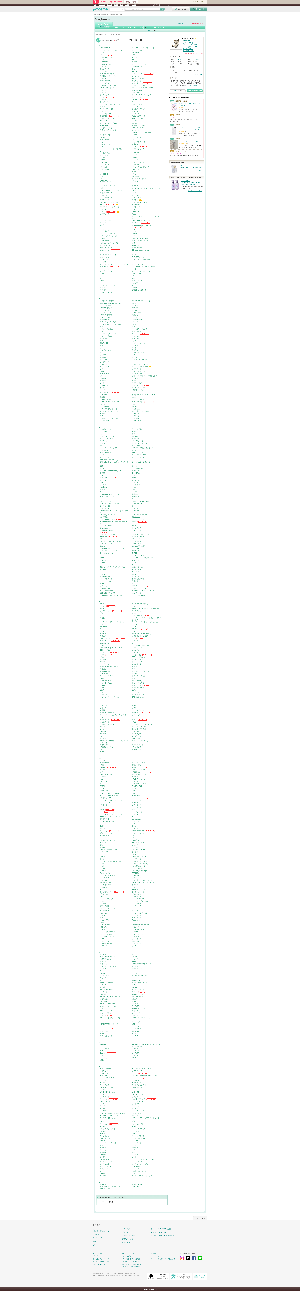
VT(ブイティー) (105, 882)
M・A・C (135, 966)
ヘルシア (135, 911)
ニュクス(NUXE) (137, 734)
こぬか (134, 404)
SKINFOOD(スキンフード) (141, 534)
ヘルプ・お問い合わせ (129, 1256)
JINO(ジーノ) (136, 496)
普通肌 (197, 59)
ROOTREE (135, 1140)
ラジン (102, 1090)
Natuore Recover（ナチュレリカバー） (113, 715)
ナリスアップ (104, 722)
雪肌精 (102, 562)
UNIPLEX (103, 1055)
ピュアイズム (104, 842)
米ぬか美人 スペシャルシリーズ (143, 411)
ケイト (134, 381)
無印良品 (135, 1004)
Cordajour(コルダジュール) (109, 418)
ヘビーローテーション (107, 908)
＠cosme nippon (137, 90)
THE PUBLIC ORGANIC (140, 455)
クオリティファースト (139, 343)
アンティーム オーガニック (109, 123)
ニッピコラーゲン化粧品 (140, 727)
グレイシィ (104, 376)
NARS (134, 705)
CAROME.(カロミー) (107, 315)
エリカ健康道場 (137, 248)
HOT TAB (135, 922)
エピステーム (136, 231)
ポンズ (134, 946)
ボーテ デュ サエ (106, 934)
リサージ (103, 1108)
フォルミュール (105, 871)
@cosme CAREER (162, 1236)
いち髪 (134, 146)
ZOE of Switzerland (138, 595)
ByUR (102, 788)
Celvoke (103, 572)
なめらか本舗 (104, 720)
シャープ (135, 482)
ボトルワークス (137, 936)
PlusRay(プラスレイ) (139, 889)
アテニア (103, 92)
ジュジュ (135, 508)
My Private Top (199, 23)
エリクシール (104, 250)
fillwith (102, 866)
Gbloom (102, 499)
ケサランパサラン (138, 383)
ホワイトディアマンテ (107, 932)
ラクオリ (103, 1083)
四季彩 (102, 473)
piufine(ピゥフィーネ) (107, 840)
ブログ (116, 5)
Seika (102, 558)
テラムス (103, 636)
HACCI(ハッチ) (137, 772)
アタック (103, 90)
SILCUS (103, 489)
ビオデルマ (136, 821)
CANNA (134, 317)
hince (102, 810)
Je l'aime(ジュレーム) (107, 515)
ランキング (102, 5)
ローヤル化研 (104, 1164)
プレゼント (126, 1232)
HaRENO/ (103, 781)
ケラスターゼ (136, 385)
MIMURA (103, 994)
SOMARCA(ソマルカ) (107, 593)
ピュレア (135, 845)
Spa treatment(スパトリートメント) (112, 548)
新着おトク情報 (131, 2)
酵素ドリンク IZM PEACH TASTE (143, 395)
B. (132, 817)
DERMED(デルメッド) (139, 657)
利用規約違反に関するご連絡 (131, 1259)
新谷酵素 (135, 494)
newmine (103, 734)
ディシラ (103, 645)
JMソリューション (106, 501)
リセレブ (135, 1115)
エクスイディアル (106, 197)
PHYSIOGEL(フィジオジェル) (110, 861)
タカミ (102, 606)
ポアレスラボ (136, 943)
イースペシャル (105, 139)
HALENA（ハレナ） (139, 779)
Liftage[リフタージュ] (107, 1129)
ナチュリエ (136, 712)
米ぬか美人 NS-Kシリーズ (109, 411)
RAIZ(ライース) (105, 1068)
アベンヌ (135, 106)
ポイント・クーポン (100, 1238)
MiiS (133, 978)
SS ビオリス (104, 445)
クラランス (104, 352)
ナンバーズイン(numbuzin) (109, 724)
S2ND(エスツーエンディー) (109, 207)
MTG (133, 243)
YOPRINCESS (105, 1184)
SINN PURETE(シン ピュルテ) (110, 494)
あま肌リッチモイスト (139, 109)
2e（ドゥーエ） (137, 681)
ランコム (103, 1104)
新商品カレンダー (128, 1239)
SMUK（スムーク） (107, 553)
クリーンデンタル (138, 352)
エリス (102, 252)
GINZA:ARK (104, 343)
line (200, 1258)
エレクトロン (104, 257)
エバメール (104, 229)
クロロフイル (136, 369)
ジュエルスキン (105, 508)
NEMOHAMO (136, 747)
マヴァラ (135, 959)
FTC (133, 236)
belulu (134, 835)
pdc (133, 838)
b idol (134, 810)
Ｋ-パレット (104, 383)
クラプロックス (105, 350)
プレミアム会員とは (99, 1253)
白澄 (101, 492)
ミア (101, 980)
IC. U (102, 60)
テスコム (135, 631)
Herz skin (103, 913)
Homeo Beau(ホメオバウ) (140, 925)
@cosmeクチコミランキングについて (163, 1259)
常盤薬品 (103, 669)
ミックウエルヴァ (138, 989)
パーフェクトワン (106, 798)
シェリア (103, 468)
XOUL (102, 583)
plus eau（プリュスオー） (109, 899)
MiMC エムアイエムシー (140, 241)
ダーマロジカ (136, 611)
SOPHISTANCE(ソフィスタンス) (143, 591)
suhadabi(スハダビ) (138, 546)
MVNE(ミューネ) (137, 994)
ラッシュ (135, 1090)
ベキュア (103, 918)
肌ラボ (102, 770)
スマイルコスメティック (108, 551)
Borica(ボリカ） (105, 941)
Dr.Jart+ (134, 690)
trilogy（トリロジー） (107, 678)
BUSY (102, 826)
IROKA (102, 160)
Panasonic (135, 798)
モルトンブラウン (138, 1033)
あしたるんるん (137, 81)
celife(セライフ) (137, 567)
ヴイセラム (104, 176)
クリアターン (104, 355)
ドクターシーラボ (138, 688)
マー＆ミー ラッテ (106, 954)
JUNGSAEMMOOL (106, 519)
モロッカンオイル (106, 1036)
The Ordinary (104, 266)
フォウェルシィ (137, 868)
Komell (102, 413)
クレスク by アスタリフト (141, 364)
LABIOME (135, 1092)
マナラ (102, 971)
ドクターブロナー (106, 692)
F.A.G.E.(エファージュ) (108, 233)
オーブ (134, 269)
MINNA (134, 999)
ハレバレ (135, 781)
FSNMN (134, 233)
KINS (102, 341)
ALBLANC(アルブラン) (139, 116)
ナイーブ (103, 708)
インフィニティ (105, 165)
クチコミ (129, 27)
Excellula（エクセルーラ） (109, 202)
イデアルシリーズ (138, 149)
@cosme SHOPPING (161, 1229)
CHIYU (134, 624)
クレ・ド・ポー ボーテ (140, 366)
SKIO (134, 526)
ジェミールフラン (138, 503)
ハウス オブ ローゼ (138, 763)
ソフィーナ (104, 586)
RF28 (102, 52)
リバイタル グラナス (139, 1124)
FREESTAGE (104, 878)
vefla (101, 179)
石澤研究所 (136, 144)
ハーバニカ (136, 760)
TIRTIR (134, 629)
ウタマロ (135, 186)
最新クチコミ (127, 1242)
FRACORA (135, 873)
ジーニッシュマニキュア (108, 496)
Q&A (121, 5)
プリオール (104, 894)
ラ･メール (103, 1099)
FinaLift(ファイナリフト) (108, 849)
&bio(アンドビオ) (138, 128)
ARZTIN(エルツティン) (108, 255)
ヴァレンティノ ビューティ (141, 167)
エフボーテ (104, 238)
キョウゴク (136, 336)
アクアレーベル (137, 74)
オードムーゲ (104, 269)
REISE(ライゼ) (105, 1073)
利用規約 (95, 1256)
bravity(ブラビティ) (106, 885)
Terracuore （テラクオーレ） (142, 634)
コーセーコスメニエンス (140, 388)
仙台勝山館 (136, 576)
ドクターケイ (136, 685)
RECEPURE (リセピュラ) (109, 1115)
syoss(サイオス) (105, 429)
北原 (101, 331)
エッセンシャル (105, 220)
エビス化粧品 (104, 231)
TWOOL (103, 662)
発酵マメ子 (104, 772)
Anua (102, 97)
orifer (101, 283)
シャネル (103, 485)
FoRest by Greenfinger (139, 871)
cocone (134, 397)
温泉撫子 (103, 290)
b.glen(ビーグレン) (138, 812)
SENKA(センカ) (105, 576)
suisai (134, 522)
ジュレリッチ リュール (140, 515)
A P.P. (134, 190)
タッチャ (135, 606)
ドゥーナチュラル (138, 683)
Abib (133, 102)
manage (102, 973)
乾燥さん (135, 315)
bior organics (136, 819)
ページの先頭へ (201, 1218)
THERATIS (104, 569)
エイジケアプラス (106, 193)
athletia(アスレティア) (107, 88)
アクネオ (103, 78)
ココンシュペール (138, 399)
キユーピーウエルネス (107, 336)
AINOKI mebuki (105, 64)
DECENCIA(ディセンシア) (141, 645)
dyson (134, 613)
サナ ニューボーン (106, 438)
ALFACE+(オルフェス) (107, 285)
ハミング (135, 777)
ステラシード (136, 544)
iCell (133, 60)
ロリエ (134, 1173)
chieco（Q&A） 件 (190, 47)
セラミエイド (136, 569)
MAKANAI (135, 961)
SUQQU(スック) (137, 541)
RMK (101, 55)
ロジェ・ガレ (136, 1169)
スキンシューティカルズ (108, 534)
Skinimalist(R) (105, 528)
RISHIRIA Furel (105, 1111)
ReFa (134, 1126)
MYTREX (135, 957)
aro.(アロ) (103, 121)
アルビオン (104, 116)
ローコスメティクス (107, 1162)
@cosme (101, 1230)
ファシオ (135, 852)
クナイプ (135, 345)
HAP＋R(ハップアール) (108, 774)
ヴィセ (134, 174)
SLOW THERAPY (138, 555)
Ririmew (102, 1133)
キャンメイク (136, 331)
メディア (103, 1015)
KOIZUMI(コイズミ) (138, 390)
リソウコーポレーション (108, 1118)
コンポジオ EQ (105, 421)
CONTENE (135, 418)
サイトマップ (155, 1256)
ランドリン (136, 1104)
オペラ (134, 278)
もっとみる (197, 74)
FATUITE (135, 854)
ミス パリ (103, 985)
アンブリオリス (105, 132)
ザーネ (134, 450)
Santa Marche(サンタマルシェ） (111, 448)
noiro (101, 749)
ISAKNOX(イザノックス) (108, 144)
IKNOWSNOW (105, 62)
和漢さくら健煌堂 (138, 1184)
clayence (135, 362)
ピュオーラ (104, 845)
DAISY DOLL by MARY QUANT (111, 648)
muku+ (134, 1001)
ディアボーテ (136, 641)
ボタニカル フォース (139, 934)
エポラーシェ (104, 241)
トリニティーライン (139, 676)
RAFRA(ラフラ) (137, 1094)
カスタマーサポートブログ (130, 1262)
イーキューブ (136, 137)
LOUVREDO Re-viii (138, 1138)
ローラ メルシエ (105, 1166)
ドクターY (103, 695)
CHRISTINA (136, 357)
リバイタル (104, 1124)
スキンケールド (137, 530)
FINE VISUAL (105, 852)
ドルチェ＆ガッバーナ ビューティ (111, 697)
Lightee (134, 1073)
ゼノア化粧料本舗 (138, 579)
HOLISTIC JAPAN (106, 929)
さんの (192, 53)
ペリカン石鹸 (104, 920)
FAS (101, 854)
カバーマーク (104, 310)
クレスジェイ (104, 366)
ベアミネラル (136, 915)
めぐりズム (136, 1011)
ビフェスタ (104, 831)
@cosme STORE (160, 1232)
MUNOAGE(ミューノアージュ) (110, 997)
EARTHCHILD (105, 48)
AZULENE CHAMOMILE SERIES (143, 88)
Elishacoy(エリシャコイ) (140, 250)
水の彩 (102, 987)
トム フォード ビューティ (141, 671)
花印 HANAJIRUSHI (139, 774)
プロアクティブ (137, 903)
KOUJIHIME (104, 395)
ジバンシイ (136, 506)
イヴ (101, 142)
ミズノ (134, 985)
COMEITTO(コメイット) (108, 409)
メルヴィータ (136, 1026)
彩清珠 (134, 431)
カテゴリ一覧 (156, 5)
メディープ (136, 1013)
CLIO (133, 355)
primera (102, 896)
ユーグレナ (136, 1051)
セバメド (103, 565)
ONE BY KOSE (105, 1189)
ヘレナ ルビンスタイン (140, 913)
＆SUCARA (104, 125)
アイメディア (104, 69)
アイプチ (103, 67)
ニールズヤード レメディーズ (142, 724)
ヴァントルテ (104, 169)
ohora (102, 280)
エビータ (135, 229)
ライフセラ (104, 1075)
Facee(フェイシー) (138, 866)
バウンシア (104, 791)
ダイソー (103, 613)
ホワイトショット (138, 929)
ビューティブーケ (138, 833)
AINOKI (134, 62)
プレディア (104, 903)
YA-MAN (103, 1044)
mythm (134, 987)
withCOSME (104, 174)
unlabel (102, 137)
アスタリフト (136, 83)
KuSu (102, 345)
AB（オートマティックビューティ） (144, 266)
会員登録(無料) (193, 2)
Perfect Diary (136, 795)
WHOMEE (103, 847)
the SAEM (103, 455)
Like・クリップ (158, 27)
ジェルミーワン (105, 506)
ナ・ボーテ (136, 717)
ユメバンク (136, 1055)
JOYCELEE (136, 517)
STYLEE (103, 539)
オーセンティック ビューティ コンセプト (114, 264)
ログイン (203, 2)
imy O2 (134, 57)
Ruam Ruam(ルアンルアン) (109, 1143)
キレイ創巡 (104, 338)
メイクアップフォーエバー (109, 1006)
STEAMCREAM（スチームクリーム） (113, 541)
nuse (101, 736)
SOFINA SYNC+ (105, 588)
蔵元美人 (135, 350)
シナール (103, 480)
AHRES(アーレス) (106, 57)
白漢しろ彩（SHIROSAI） (141, 770)
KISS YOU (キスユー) (139, 329)
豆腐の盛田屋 (136, 664)
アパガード (104, 102)
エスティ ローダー (138, 207)
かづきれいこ (136, 305)
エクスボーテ (104, 200)
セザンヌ (103, 560)
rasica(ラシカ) (137, 1087)
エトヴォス (136, 223)
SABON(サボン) (137, 441)
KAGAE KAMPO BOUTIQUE (142, 301)
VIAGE (102, 172)
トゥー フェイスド (138, 659)
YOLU (102, 1060)
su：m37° (135, 551)
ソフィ (134, 583)
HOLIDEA (103, 927)
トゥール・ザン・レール (140, 662)
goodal (102, 371)
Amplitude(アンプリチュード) (142, 132)
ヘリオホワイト (105, 911)
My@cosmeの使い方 (183, 23)
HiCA (102, 807)
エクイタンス (136, 195)
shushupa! (103, 487)
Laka (133, 1078)
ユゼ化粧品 (136, 1053)
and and (134, 123)
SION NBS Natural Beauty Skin (111, 471)
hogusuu (103, 922)
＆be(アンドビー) (106, 128)
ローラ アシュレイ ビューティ (142, 1164)
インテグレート (105, 162)
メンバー (147, 30)
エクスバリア (136, 197)
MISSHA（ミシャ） (107, 982)
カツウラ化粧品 (105, 305)
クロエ (102, 369)
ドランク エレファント (140, 695)
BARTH (102, 786)
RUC (133, 1150)
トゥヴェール (104, 664)
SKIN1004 (103, 536)
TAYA (102, 608)
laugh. (102, 1094)
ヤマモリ (135, 1048)
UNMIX (134, 135)
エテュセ (103, 223)
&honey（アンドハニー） (140, 125)
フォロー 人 (188, 49)
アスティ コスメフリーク (108, 85)
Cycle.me (103, 431)
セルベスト (104, 574)
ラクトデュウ (104, 1085)
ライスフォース (137, 1071)
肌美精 (134, 767)
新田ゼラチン (104, 727)
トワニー (135, 678)
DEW (102, 655)
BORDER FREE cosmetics (141, 932)
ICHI (101, 146)
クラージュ (104, 348)
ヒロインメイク (137, 807)
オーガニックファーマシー (141, 259)
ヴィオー (135, 172)
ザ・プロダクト (105, 457)
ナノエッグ (136, 715)
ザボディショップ (138, 457)
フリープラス (136, 878)
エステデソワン (137, 209)
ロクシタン (104, 1169)
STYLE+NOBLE (137, 539)
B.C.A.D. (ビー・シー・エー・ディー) (113, 814)
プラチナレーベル (138, 892)
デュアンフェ (136, 652)
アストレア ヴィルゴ (139, 85)
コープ (102, 390)
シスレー (135, 475)
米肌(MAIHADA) (105, 959)
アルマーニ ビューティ (108, 118)
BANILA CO (136, 791)
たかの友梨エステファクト (141, 604)
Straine (102, 546)
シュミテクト (136, 487)
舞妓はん (135, 954)
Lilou (133, 1133)
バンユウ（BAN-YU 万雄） (109, 795)
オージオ (103, 262)
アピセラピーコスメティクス (110, 104)
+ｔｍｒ (103, 889)
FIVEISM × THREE (138, 849)
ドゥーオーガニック (107, 683)
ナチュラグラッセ (138, 710)
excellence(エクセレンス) (140, 202)
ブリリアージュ (137, 885)
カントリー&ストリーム (108, 317)
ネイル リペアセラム (139, 745)
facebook (194, 1258)
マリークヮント (105, 978)
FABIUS (103, 856)
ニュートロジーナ (138, 731)
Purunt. (102, 901)
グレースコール (137, 374)
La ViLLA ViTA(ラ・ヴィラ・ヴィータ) (145, 1075)
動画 (135, 27)
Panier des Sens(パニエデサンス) (111, 800)
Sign (101, 434)
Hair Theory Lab (137, 906)
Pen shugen (136, 920)
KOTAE (102, 404)
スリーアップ (104, 555)
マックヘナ (104, 968)
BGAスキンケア (137, 814)
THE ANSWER (137, 499)
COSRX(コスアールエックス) (110, 402)
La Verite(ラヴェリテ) (107, 1078)
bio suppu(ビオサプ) (107, 821)
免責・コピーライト (128, 1253)
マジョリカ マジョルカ (108, 966)
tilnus (102, 631)
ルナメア (135, 1147)
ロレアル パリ (105, 1176)
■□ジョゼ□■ (122, 40)
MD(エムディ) (136, 245)
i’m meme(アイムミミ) (139, 67)
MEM (134, 1024)
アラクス (135, 111)
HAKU (102, 765)
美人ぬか (135, 826)
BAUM (134, 788)
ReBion (102, 1126)
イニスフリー (136, 153)
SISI (101, 475)
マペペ (134, 973)
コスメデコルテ (137, 402)
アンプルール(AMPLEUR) (109, 135)
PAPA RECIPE (105, 802)
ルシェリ (103, 1145)
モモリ (102, 1033)
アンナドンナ (136, 130)
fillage (102, 864)
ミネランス (104, 992)
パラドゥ (135, 802)
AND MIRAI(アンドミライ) (109, 130)
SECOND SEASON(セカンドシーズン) (145, 558)
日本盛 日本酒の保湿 (139, 729)
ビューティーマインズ (107, 833)
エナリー (103, 225)
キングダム (136, 338)
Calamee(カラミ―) (106, 312)
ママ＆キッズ (104, 975)
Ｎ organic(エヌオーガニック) (142, 225)
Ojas (133, 262)
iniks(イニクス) (105, 153)
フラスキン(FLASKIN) (107, 875)
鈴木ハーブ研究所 (138, 536)
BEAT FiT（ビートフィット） (110, 817)
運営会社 (154, 1253)
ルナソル (103, 1147)
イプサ (102, 157)
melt (101, 1029)
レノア (102, 1157)
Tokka (134, 669)
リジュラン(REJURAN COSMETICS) (112, 1113)
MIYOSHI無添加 (137, 997)
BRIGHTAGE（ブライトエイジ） (143, 882)
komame (135, 406)
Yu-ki (101, 1051)
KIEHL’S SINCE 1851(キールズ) (111, 324)
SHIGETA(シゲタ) (138, 473)
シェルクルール (137, 468)
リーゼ (102, 1106)
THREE (134, 553)
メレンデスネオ (137, 1029)
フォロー (147, 27)
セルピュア (136, 572)
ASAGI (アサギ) (105, 81)
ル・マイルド (104, 1150)
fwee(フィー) (136, 859)
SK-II (102, 204)
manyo (134, 971)
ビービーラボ (104, 819)
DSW (102, 690)
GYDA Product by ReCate (141, 501)
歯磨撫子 (103, 777)
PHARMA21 (136, 847)
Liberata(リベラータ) (107, 1131)
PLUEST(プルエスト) (139, 899)
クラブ (134, 348)
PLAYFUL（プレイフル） (140, 901)
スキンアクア (136, 528)
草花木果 (135, 581)
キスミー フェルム (106, 329)
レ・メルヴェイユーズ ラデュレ (143, 1159)
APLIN (102, 106)
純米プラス (104, 517)
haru (101, 779)
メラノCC (103, 1026)
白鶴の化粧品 (136, 765)
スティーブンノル (106, 544)
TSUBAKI (103, 626)
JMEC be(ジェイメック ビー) (110, 503)
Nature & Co (136, 738)
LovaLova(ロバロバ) (139, 1171)
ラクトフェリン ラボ (139, 1085)
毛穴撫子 (103, 381)
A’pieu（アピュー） (138, 104)
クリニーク (104, 359)
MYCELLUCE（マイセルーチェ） (111, 957)
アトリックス (104, 95)
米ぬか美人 (136, 409)
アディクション (137, 92)
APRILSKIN (104, 195)
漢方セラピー (104, 319)
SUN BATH (104, 450)
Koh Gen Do (104, 392)
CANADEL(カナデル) (107, 308)
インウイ (135, 160)
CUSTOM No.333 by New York (110, 303)
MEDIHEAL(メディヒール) (141, 1018)
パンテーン (104, 805)
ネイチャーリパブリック (140, 741)
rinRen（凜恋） (105, 1138)
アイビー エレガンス (139, 64)
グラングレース (105, 374)
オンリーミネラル (106, 292)
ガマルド (135, 322)
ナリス (134, 720)
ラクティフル (136, 1083)
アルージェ (136, 114)
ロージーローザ (137, 1162)
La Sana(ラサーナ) (106, 1087)
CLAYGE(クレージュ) (139, 359)
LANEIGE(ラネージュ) (107, 1092)
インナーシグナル (138, 162)
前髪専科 (103, 961)
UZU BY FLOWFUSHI (107, 186)
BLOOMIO (103, 887)
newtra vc (103, 731)
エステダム (104, 209)
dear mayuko (104, 643)
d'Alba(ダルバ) (137, 615)
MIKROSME (136, 980)
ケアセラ (135, 378)
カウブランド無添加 (107, 301)
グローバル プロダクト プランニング (144, 376)
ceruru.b (134, 574)
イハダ (134, 155)
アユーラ (103, 111)
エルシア (135, 252)
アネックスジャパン (139, 97)
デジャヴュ (104, 652)
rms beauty (136, 52)
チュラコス (104, 624)
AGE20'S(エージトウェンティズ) (111, 190)
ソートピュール (105, 581)
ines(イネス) (104, 155)
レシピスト (136, 1155)
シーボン (135, 466)
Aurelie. (102, 288)
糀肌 (133, 392)
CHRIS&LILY (104, 357)
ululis (102, 188)
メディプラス (104, 1022)
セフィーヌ (136, 565)
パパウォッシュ (137, 800)
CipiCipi (102, 482)
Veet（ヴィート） (138, 169)
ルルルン (103, 1152)
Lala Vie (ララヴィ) (138, 1099)
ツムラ (134, 626)
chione (134, 324)
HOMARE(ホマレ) (106, 925)
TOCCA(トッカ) (105, 671)
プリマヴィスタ (137, 894)
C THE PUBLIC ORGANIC (141, 462)
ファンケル (104, 859)
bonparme (135, 941)
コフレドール (104, 406)
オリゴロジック (137, 280)
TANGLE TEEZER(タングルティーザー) (145, 608)
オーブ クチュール (106, 271)
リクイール (136, 1106)
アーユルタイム (137, 50)
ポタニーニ (104, 946)
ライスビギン (104, 1071)
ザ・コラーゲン (105, 452)
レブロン (135, 1157)
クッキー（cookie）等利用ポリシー (104, 1262)
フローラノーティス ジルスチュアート (145, 880)
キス (133, 327)
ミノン (134, 992)
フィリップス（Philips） (140, 864)
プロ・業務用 (104, 906)
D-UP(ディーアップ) (107, 638)
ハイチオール (104, 763)
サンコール (136, 445)
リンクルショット (106, 1136)
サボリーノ (104, 441)
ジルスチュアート (138, 519)
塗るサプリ (104, 738)
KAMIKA (135, 310)
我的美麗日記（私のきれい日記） (111, 1186)
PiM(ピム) (135, 840)
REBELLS (135, 1131)
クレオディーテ (105, 364)
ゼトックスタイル (106, 579)
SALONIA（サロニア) (139, 443)
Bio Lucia (103, 824)
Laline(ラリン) (105, 1101)
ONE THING (136, 1186)
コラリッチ (136, 416)
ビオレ (134, 824)
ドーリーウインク (106, 681)
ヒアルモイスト (137, 805)
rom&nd (102, 1173)
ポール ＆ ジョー (106, 943)
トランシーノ (104, 673)
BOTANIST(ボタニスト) (108, 936)
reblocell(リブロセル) (139, 1129)
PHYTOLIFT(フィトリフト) (141, 861)
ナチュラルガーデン (107, 712)
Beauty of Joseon (138, 831)
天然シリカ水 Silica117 (140, 636)
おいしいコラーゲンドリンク (142, 271)
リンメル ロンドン (138, 1136)
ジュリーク (136, 511)
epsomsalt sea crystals (140, 238)
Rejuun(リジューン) (138, 1111)
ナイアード (136, 708)
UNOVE (134, 99)
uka (133, 183)
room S (102, 1140)
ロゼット (103, 1171)
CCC (101, 466)
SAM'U (102, 443)
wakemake (135, 176)
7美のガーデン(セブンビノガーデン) (112, 567)
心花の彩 (135, 666)
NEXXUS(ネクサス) (106, 747)
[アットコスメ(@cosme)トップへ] (100, 10)
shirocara (135, 489)
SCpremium (136, 204)
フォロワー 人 (188, 51)
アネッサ (103, 99)
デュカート (104, 657)
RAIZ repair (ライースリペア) (142, 1068)
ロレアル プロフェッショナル (142, 1176)
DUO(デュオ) (136, 655)
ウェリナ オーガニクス (140, 179)
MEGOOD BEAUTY (107, 1011)
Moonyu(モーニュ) (138, 1031)
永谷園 (102, 710)
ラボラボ (135, 1097)
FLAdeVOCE (136, 875)
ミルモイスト (104, 999)
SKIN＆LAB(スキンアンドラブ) (110, 530)
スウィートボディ (106, 526)
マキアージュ (104, 964)
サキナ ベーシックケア (108, 436)
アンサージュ (136, 121)
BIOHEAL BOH (137, 786)
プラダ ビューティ (106, 892)
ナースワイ (104, 705)
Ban (133, 793)
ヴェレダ (135, 181)
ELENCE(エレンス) (138, 257)
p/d (101, 838)
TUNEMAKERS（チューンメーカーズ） (145, 622)
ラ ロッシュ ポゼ (138, 1101)
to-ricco (134, 673)
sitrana (134, 478)
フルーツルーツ (105, 880)
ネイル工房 (104, 745)
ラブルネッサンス (106, 1097)
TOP (95, 5)
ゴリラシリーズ (137, 421)
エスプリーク (104, 214)
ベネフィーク (136, 918)
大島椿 (102, 273)
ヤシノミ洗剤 (104, 1048)
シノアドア (136, 480)
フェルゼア (104, 868)
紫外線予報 (136, 471)
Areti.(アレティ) (137, 118)
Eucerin (102, 1053)
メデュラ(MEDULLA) (139, 1022)
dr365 (102, 688)
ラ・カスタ (104, 1080)
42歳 (179, 59)
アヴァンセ (136, 69)
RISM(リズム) (136, 1113)
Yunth (134, 1058)
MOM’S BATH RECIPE (140, 975)
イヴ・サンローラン (139, 142)
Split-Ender (135, 548)
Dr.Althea (103, 685)
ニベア (102, 729)
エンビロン (104, 259)
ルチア (134, 1145)
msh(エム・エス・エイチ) (109, 243)
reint (133, 1152)
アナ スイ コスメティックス (141, 95)
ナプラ (102, 717)
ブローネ (135, 887)
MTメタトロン (105, 245)
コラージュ (136, 413)
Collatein (103, 416)
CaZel (134, 303)
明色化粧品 (136, 1006)
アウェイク (104, 71)
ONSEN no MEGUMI (139, 290)
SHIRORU (135, 492)
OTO (133, 276)
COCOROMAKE (105, 399)
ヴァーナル (136, 165)
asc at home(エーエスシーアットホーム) (146, 188)
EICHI (134, 193)
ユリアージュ (104, 1058)
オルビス (135, 283)
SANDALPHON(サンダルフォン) (143, 448)
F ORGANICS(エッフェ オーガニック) (145, 220)
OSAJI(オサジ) (137, 273)
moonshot (103, 1001)
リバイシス (136, 1122)
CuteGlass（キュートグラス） (110, 334)
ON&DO (134, 288)
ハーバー (103, 760)
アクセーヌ (136, 76)
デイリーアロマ (137, 648)
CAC (133, 460)
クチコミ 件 (188, 43)
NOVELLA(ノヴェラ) (139, 749)
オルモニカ (136, 285)
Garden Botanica (137, 319)
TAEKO (102, 604)
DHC (133, 638)
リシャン (135, 1108)
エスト (102, 212)
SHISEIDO (103, 478)
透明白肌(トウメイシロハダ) (109, 666)
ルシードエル (136, 1143)
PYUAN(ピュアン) (138, 842)
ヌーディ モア (137, 736)
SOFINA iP (135, 586)
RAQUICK (135, 1080)
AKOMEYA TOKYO (138, 78)
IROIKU (134, 157)
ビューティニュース (129, 1236)
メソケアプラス (105, 1013)
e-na (133, 139)
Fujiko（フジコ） (106, 873)
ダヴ (101, 615)
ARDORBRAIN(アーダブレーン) (143, 48)
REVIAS (103, 1155)
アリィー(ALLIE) (105, 114)
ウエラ (102, 183)
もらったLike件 (190, 45)
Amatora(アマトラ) (106, 109)
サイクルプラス (137, 429)
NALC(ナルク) (136, 722)
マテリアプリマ (137, 968)
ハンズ (102, 784)
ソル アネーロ (137, 593)
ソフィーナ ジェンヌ (139, 588)
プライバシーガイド (99, 1264)
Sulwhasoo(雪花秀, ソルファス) (111, 595)
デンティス (104, 659)
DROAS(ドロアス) (138, 697)
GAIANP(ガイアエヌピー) (109, 322)
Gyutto (134, 341)
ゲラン (102, 388)
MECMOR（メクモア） (140, 1008)
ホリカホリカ (136, 927)
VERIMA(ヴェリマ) (106, 181)
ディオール (136, 643)
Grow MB (103, 378)
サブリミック (136, 438)
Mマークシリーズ (106, 248)
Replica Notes (105, 1159)
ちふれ (102, 618)
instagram (182, 1258)
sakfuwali (135, 436)
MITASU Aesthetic (106, 989)
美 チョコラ (104, 828)
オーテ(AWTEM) (137, 264)
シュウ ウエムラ (137, 485)
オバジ (102, 278)
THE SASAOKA (137, 452)
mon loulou (135, 1036)
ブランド (109, 5)
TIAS (102, 629)
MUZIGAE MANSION (107, 1004)
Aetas (134, 214)
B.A (101, 812)
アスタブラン (104, 83)
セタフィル (136, 560)
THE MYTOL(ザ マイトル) (109, 460)
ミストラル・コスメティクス (142, 982)
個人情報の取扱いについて (101, 1259)
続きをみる (193, 85)
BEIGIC (102, 915)
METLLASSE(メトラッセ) (109, 1024)
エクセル (135, 200)
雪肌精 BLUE (136, 562)
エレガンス (136, 255)
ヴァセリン (104, 167)
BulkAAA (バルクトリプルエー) (110, 793)
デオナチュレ (136, 650)
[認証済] (186, 40)
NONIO (102, 752)
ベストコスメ (165, 5)
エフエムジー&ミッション (109, 236)
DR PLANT (135, 692)
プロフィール (119, 27)
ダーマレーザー (105, 611)
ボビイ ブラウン (137, 939)
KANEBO (135, 308)
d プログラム (104, 641)
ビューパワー (104, 835)
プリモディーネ (137, 896)
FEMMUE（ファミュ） (140, 856)
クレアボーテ (104, 362)
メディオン (136, 1015)
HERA (134, 908)
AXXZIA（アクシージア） (109, 76)
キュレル (135, 334)
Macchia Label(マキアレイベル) (142, 964)
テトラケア (104, 634)
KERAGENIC (104, 385)
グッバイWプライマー (139, 371)
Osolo (102, 276)
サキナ (134, 434)
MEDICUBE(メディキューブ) (110, 1018)
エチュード (104, 216)
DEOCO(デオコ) (105, 650)
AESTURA (135, 212)
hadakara (103, 767)
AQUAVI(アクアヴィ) (107, 74)
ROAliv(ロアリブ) (138, 1166)
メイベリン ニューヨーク (108, 1008)
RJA (133, 55)
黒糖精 (102, 397)
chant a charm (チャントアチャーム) (112, 622)
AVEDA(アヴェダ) (138, 71)
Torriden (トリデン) (106, 676)
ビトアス (135, 828)
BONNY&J (103, 939)
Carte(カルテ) (136, 312)
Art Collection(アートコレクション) (112, 50)
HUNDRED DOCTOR (139, 784)
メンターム (104, 1031)
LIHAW (102, 1122)
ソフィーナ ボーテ (106, 591)
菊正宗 (102, 327)
